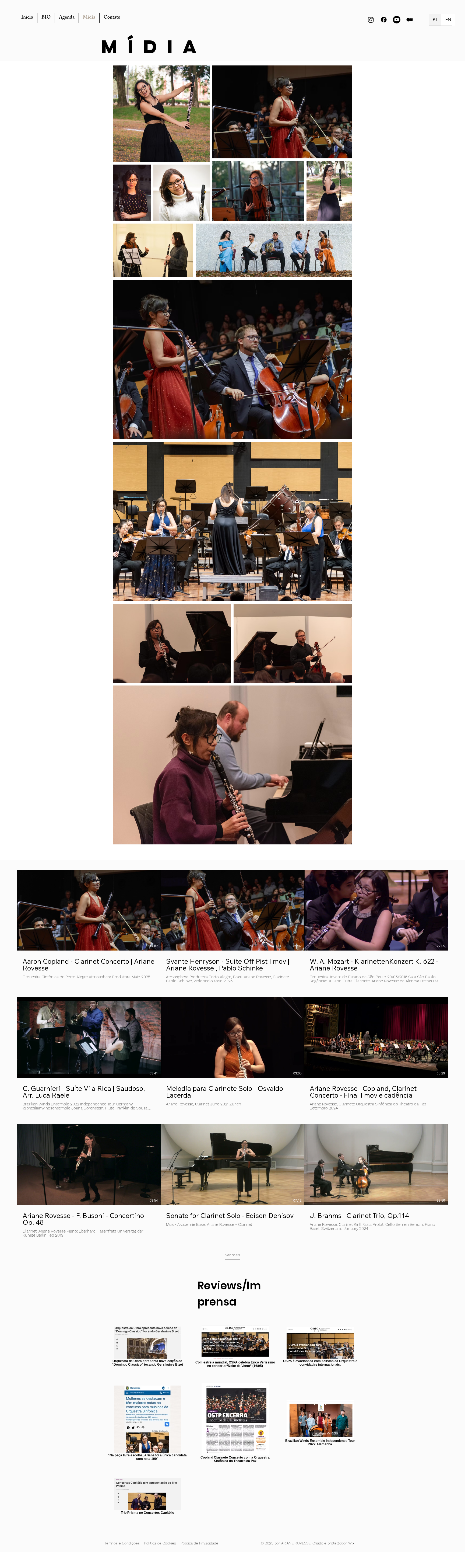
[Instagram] (371, 19)
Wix (351, 1543)
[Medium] (409, 19)
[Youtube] (396, 19)
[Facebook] (384, 19)
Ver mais (232, 1255)
